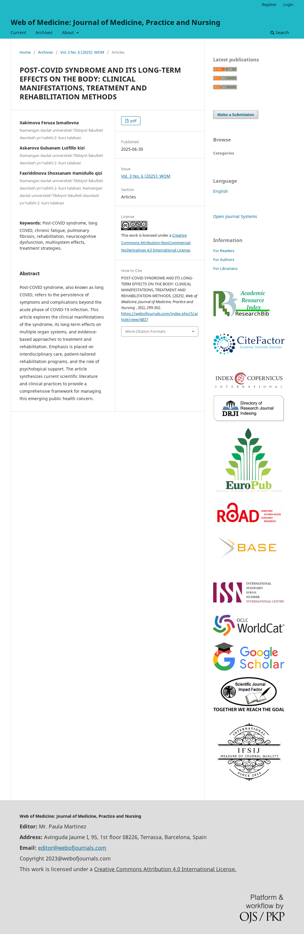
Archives (44, 32)
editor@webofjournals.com (72, 847)
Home (25, 52)
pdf (132, 120)
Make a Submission (235, 114)
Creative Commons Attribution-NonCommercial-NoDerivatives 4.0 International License (156, 243)
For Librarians (225, 268)
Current (18, 32)
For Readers (223, 250)
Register (269, 4)
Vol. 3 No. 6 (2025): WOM (82, 52)
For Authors (223, 259)
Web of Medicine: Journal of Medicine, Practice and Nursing (115, 22)
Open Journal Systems (235, 216)
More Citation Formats (145, 331)
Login (288, 4)
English (220, 191)
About (68, 32)
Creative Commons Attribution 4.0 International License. (165, 869)
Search (281, 32)
